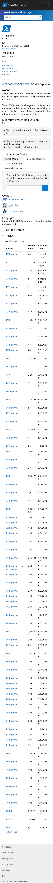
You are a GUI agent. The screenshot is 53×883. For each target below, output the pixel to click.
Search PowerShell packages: (18, 12)
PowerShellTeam (17, 199)
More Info (14, 181)
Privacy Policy (7, 858)
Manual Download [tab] (14, 168)
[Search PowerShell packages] (40, 17)
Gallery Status (8, 864)
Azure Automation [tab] (14, 163)
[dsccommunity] (5, 211)
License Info (8, 68)
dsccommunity (16, 211)
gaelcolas (13, 205)
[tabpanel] (27, 186)
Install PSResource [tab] (35, 158)
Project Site (7, 65)
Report (5, 74)
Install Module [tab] (12, 158)
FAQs (4, 876)
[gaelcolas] (5, 205)
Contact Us (6, 847)
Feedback (6, 870)
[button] (3, 154)
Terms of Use (7, 853)
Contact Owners (10, 71)
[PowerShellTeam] (5, 199)
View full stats (9, 48)
